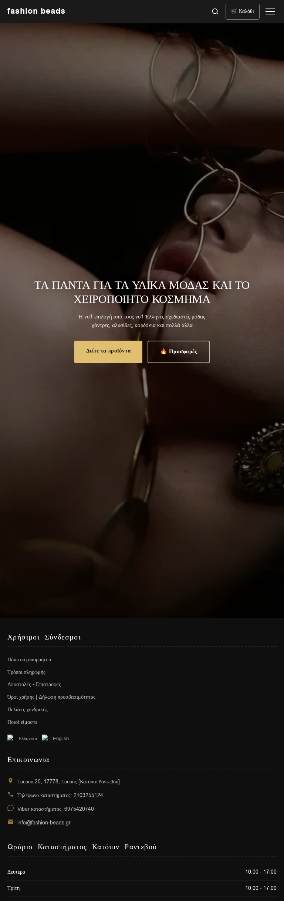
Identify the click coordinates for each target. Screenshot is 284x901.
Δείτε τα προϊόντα (108, 351)
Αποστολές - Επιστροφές (34, 684)
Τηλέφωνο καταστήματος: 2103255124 (60, 795)
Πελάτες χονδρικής (27, 709)
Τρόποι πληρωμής (26, 672)
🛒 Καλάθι (242, 11)
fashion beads (36, 11)
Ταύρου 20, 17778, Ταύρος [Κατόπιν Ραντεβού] (68, 781)
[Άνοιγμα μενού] (270, 11)
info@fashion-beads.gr (44, 822)
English (61, 738)
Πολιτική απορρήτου (29, 659)
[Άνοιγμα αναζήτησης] (215, 11)
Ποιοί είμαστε (22, 722)
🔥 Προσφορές (178, 351)
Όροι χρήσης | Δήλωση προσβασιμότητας (51, 697)
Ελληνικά (27, 738)
